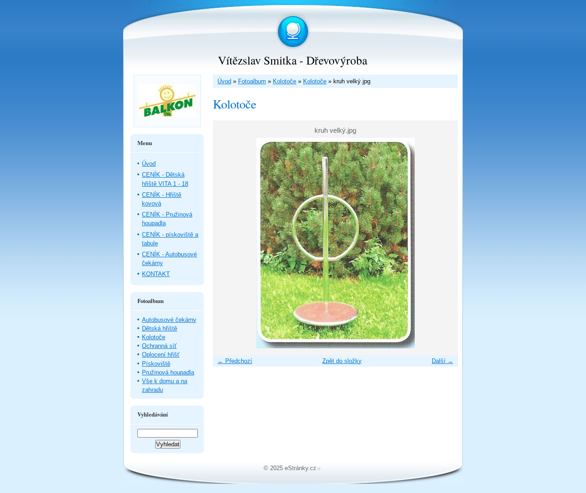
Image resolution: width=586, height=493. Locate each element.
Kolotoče (284, 81)
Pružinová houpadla (168, 372)
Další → (442, 361)
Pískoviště (156, 363)
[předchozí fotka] (227, 243)
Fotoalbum (252, 81)
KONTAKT (156, 274)
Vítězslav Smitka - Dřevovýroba (292, 60)
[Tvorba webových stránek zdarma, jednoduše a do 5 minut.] (319, 469)
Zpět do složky (342, 361)
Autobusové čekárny (169, 319)
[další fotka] (443, 243)
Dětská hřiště (159, 328)
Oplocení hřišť (160, 354)
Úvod (224, 81)
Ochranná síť (159, 345)
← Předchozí (234, 361)
